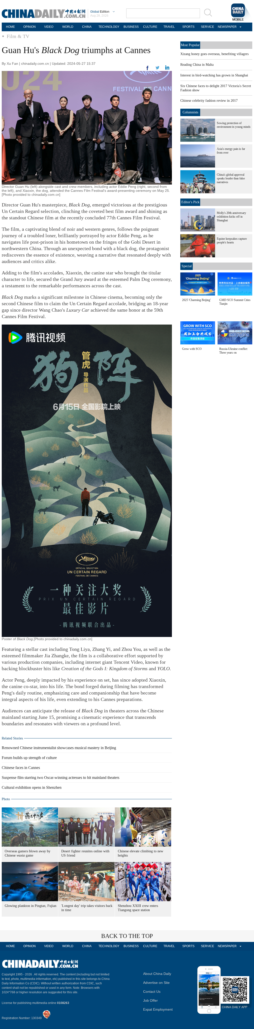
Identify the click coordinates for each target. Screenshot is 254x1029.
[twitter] (167, 68)
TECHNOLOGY (108, 27)
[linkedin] (157, 69)
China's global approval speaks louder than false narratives (231, 178)
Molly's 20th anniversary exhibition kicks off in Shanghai (231, 216)
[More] (147, 70)
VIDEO (48, 27)
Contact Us (151, 992)
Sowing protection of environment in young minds (234, 125)
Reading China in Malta (197, 64)
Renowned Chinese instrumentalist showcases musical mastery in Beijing (59, 748)
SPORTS (188, 27)
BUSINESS (131, 27)
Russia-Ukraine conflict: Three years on (233, 350)
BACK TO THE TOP (127, 936)
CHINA (87, 27)
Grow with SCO (192, 349)
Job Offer (150, 1000)
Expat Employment (158, 1009)
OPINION (29, 27)
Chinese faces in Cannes (21, 767)
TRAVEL (169, 27)
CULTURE (150, 27)
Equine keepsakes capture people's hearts (232, 240)
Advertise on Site (156, 983)
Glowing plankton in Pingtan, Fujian (30, 906)
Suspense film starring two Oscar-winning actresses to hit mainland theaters (60, 777)
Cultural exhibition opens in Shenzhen (32, 787)
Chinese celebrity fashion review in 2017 (209, 100)
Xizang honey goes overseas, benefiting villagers (214, 54)
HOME (10, 27)
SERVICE (207, 27)
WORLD (67, 27)
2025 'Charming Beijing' (196, 300)
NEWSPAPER (226, 27)
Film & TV (18, 36)
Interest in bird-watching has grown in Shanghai (214, 75)
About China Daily (157, 974)
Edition (99, 11)
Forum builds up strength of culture (29, 758)
